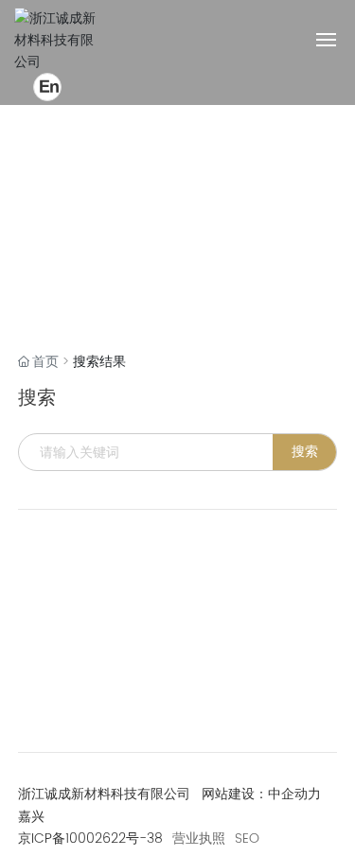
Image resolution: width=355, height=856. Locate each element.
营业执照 (198, 839)
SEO (247, 839)
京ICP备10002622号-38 (90, 838)
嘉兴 (31, 817)
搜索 (305, 452)
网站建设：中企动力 (261, 794)
